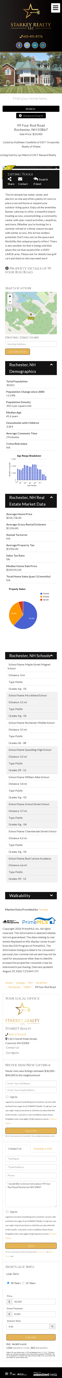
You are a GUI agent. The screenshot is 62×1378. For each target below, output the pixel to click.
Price (9, 1296)
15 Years (30, 1283)
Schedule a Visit (43, 1148)
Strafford (41, 982)
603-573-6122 (17, 1034)
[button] (15, 167)
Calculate (31, 1337)
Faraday (43, 909)
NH (30, 982)
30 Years (15, 1283)
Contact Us (12, 1047)
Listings (20, 982)
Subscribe (31, 1130)
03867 (28, 987)
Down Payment (15, 1308)
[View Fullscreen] (9, 308)
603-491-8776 (33, 36)
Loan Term (12, 1273)
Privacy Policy (41, 1252)
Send (31, 1245)
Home (9, 982)
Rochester (14, 987)
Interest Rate (14, 1321)
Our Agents (12, 1052)
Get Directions (17, 351)
